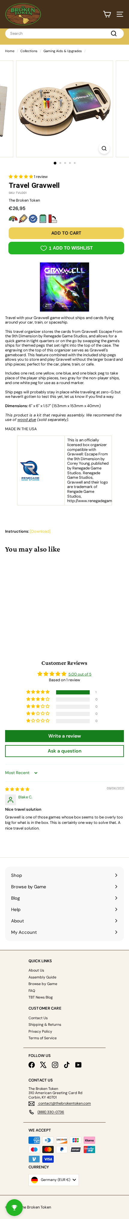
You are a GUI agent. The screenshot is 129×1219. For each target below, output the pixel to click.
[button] (21, 176)
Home (9, 51)
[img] (17, 789)
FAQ (31, 990)
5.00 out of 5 (80, 674)
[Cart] (107, 14)
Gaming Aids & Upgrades (63, 51)
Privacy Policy (40, 1031)
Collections (29, 51)
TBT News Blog (40, 997)
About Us (36, 970)
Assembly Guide (42, 977)
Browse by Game (42, 983)
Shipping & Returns (44, 1024)
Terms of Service (42, 1038)
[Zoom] (104, 148)
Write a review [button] (64, 736)
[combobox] (64, 33)
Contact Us (38, 1018)
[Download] (40, 531)
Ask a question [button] (65, 751)
